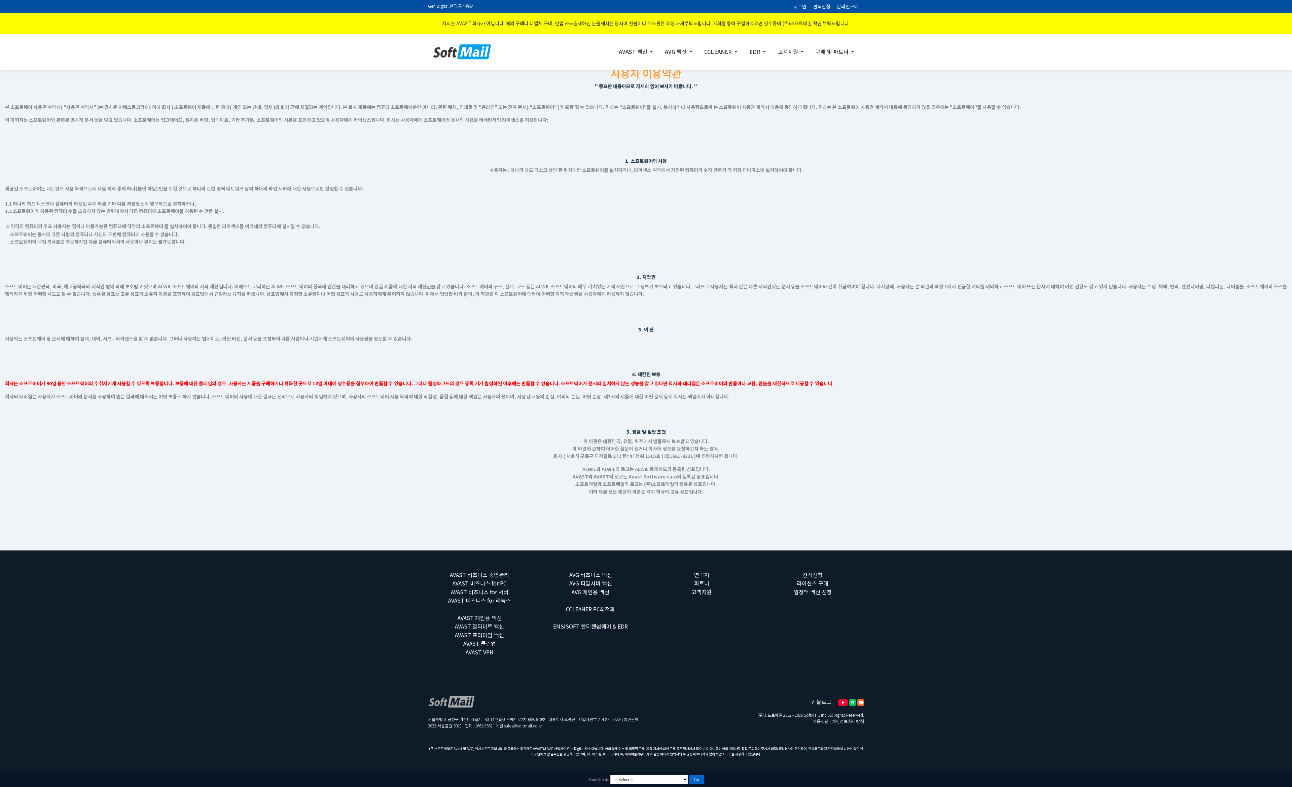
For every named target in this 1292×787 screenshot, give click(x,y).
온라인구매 (848, 6)
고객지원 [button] (788, 51)
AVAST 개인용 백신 (480, 618)
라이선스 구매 (812, 583)
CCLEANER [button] (718, 51)
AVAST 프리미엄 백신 (479, 635)
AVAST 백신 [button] (634, 51)
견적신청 (821, 6)
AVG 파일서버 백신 (590, 583)
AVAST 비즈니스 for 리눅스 (479, 600)
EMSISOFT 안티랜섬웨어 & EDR (590, 626)
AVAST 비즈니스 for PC (480, 583)
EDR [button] (755, 51)
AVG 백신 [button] (676, 51)
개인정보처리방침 (848, 721)
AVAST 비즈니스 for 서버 (479, 592)
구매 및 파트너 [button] (833, 51)
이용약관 (821, 721)
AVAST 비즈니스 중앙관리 (479, 575)
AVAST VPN (480, 652)
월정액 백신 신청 (813, 592)
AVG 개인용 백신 (590, 592)
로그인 (799, 6)
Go (696, 779)
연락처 (701, 575)
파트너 (701, 583)
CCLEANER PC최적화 (590, 609)
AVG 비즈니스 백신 (590, 575)
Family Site (598, 779)
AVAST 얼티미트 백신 (479, 626)
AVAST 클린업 (479, 643)
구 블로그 (820, 701)
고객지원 (701, 592)
